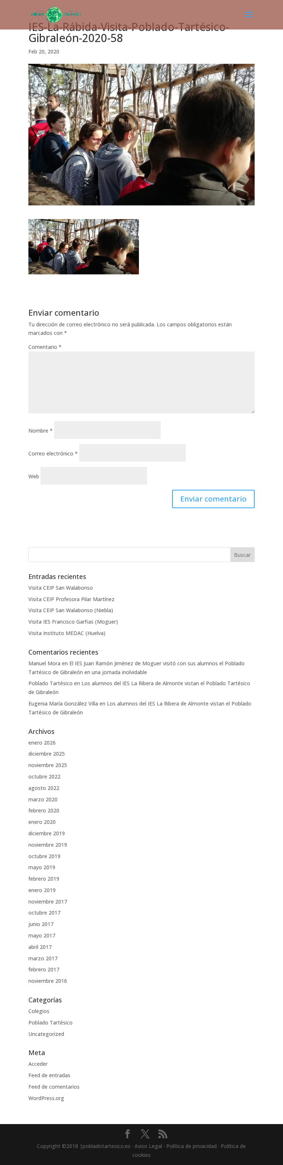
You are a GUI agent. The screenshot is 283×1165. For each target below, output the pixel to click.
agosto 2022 (43, 787)
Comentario (45, 346)
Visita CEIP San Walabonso (60, 587)
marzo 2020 (42, 799)
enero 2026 (42, 742)
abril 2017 (40, 946)
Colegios (38, 1011)
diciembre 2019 (46, 833)
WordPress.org (46, 1098)
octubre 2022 (44, 776)
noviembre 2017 (47, 901)
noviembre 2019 (47, 844)
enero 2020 (42, 821)
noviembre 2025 (47, 765)
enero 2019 (42, 890)
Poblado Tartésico (50, 683)
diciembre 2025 (46, 753)
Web (33, 476)
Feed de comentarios (54, 1086)
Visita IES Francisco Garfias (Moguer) (73, 621)
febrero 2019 (43, 878)
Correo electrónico (53, 453)
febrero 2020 (43, 810)
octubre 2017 (44, 912)
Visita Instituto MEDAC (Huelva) (66, 633)
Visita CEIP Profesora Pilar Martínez (71, 599)
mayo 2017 (41, 935)
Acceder (38, 1063)
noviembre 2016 (47, 980)
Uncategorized (46, 1033)
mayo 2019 (41, 867)
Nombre (40, 430)
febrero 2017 (43, 969)
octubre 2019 (44, 856)
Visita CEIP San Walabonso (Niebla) (70, 610)
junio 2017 (40, 924)
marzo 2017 (42, 958)
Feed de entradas (49, 1075)
